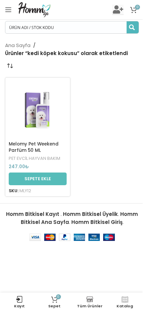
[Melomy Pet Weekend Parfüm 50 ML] (38, 110)
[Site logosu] (34, 9)
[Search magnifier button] (133, 27)
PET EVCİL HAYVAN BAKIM (34, 158)
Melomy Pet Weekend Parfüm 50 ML (34, 147)
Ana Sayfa (17, 45)
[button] (38, 179)
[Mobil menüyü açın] (8, 9)
